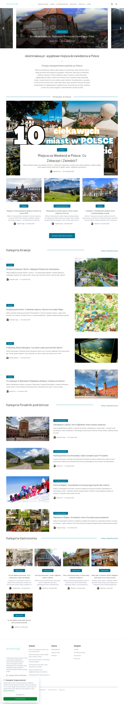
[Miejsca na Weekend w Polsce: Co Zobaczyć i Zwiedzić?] (62, 138)
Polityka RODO (42, 689)
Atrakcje (52, 4)
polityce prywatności (8, 690)
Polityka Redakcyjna (52, 689)
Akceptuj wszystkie (20, 699)
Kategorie (77, 646)
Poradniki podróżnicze (62, 4)
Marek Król (54, 655)
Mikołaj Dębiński (55, 649)
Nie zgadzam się (20, 694)
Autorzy (54, 646)
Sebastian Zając (55, 652)
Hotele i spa (82, 4)
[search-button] (112, 4)
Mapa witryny (62, 689)
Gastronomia (73, 4)
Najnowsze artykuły (43, 4)
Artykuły (32, 646)
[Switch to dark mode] (116, 4)
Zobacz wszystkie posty (109, 251)
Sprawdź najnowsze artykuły (62, 236)
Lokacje (89, 4)
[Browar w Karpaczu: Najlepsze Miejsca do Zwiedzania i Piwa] (62, 28)
